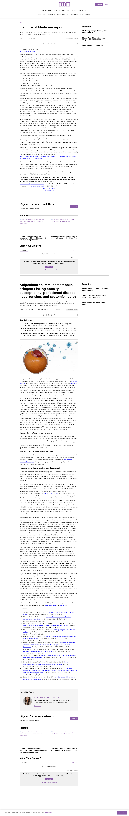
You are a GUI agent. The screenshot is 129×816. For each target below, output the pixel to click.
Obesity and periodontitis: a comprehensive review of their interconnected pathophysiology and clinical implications (49, 654)
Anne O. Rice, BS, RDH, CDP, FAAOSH (31, 309)
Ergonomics (51, 14)
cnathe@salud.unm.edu (27, 51)
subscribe (63, 614)
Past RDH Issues (49, 190)
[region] (49, 254)
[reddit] (51, 43)
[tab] (24, 250)
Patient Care (41, 14)
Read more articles (51, 614)
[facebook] (43, 43)
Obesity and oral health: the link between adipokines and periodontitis (45, 634)
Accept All (121, 812)
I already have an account (49, 270)
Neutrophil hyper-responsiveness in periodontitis (38, 660)
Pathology (74, 14)
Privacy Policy (48, 812)
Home (21, 22)
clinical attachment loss (51, 496)
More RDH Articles (49, 188)
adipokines (73, 383)
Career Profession (85, 14)
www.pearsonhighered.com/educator (32, 184)
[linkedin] (46, 43)
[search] (23, 5)
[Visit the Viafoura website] (74, 257)
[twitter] (49, 43)
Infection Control (63, 14)
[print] (77, 43)
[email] (54, 43)
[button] (21, 5)
